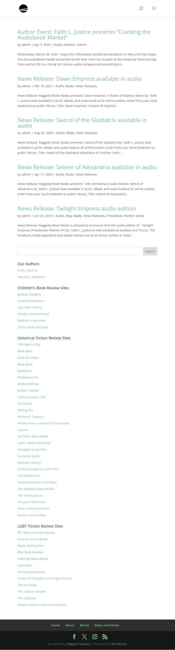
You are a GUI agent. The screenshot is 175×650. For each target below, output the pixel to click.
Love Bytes (25, 565)
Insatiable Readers (31, 301)
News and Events (107, 625)
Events (81, 45)
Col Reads (25, 403)
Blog (69, 216)
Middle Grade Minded (33, 314)
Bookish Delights (29, 294)
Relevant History (29, 463)
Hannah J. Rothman (31, 277)
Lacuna (23, 430)
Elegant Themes (78, 644)
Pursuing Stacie (29, 456)
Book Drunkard (28, 358)
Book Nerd (25, 364)
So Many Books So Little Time (38, 469)
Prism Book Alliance (31, 572)
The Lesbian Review (32, 591)
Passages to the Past (32, 449)
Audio (58, 45)
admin (26, 45)
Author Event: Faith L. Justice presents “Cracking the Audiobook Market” (84, 34)
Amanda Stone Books (33, 539)
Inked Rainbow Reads (33, 559)
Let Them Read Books (33, 436)
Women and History (32, 515)
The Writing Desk (30, 495)
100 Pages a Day (29, 344)
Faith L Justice (27, 270)
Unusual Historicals (31, 502)
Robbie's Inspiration (32, 321)
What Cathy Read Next (34, 508)
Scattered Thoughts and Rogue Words (45, 578)
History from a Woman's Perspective (43, 423)
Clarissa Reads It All (32, 397)
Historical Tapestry (31, 417)
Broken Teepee (28, 390)
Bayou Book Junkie (31, 545)
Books (70, 86)
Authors (69, 45)
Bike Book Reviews (31, 552)
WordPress (119, 644)
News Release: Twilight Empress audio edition (77, 208)
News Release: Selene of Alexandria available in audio (87, 167)
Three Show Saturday (33, 327)
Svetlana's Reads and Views (37, 482)
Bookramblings (28, 384)
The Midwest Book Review (36, 489)
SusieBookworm (29, 476)
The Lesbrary (27, 598)
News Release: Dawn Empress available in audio (80, 78)
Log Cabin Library (30, 307)
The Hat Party (27, 585)
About (70, 625)
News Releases (86, 86)
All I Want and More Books (36, 532)
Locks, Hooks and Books (34, 443)
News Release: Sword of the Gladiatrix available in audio (82, 122)
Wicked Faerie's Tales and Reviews (42, 605)
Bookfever (25, 371)
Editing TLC (26, 410)
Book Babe (25, 351)
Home (55, 625)
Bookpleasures (28, 377)
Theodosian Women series (125, 216)
